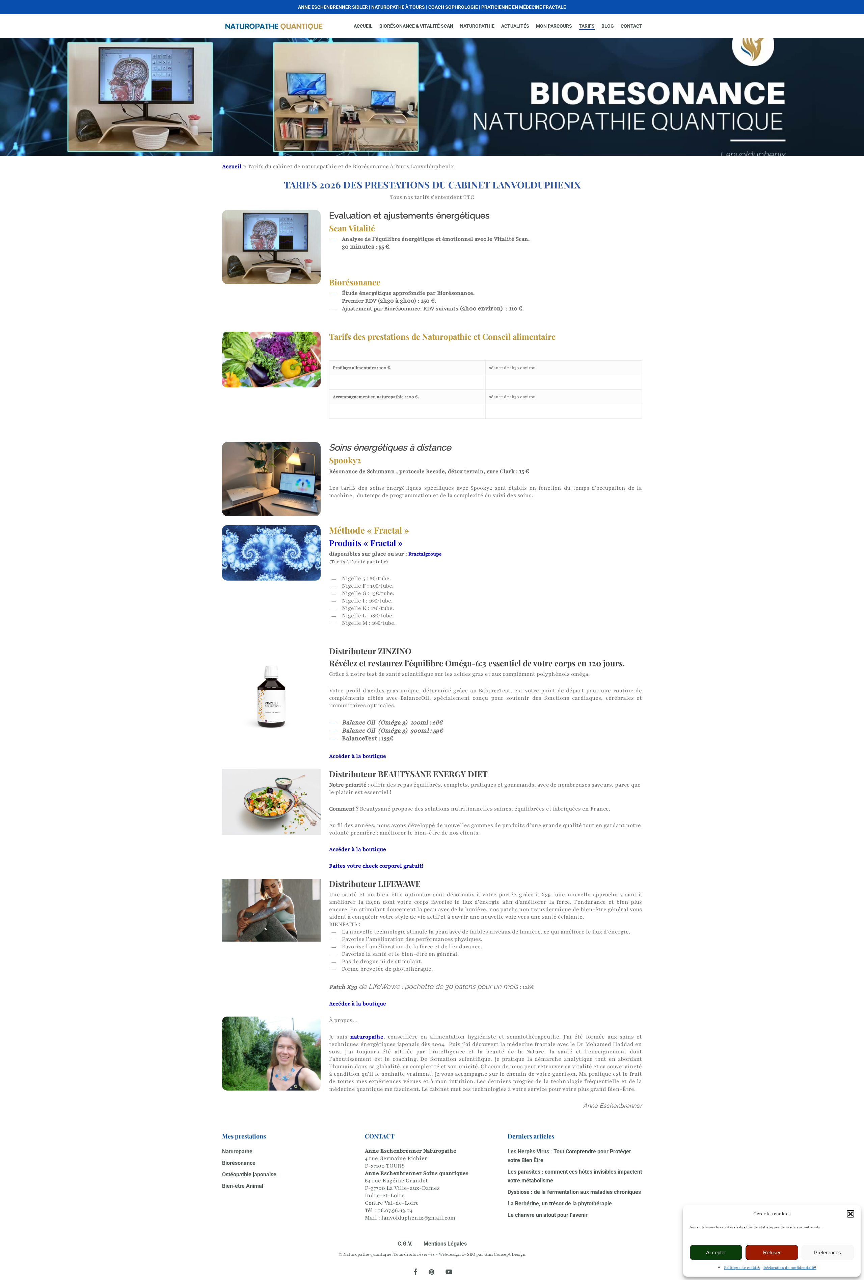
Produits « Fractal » (366, 542)
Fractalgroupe (425, 554)
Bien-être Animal (242, 1186)
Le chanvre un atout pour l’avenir (548, 1215)
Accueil (232, 166)
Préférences (827, 1252)
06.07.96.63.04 (394, 1210)
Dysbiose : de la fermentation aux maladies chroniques (574, 1192)
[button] (850, 1213)
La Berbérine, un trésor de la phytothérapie (560, 1203)
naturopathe (366, 1037)
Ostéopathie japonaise (249, 1174)
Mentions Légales (445, 1243)
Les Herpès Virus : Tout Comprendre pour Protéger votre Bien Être (569, 1155)
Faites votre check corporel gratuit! (376, 866)
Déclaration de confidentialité (789, 1267)
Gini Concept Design (504, 1254)
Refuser (772, 1252)
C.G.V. (405, 1243)
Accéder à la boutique (358, 756)
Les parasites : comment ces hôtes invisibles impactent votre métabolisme (575, 1176)
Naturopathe (237, 1151)
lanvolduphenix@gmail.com (418, 1218)
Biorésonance (238, 1163)
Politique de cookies (742, 1267)
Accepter (716, 1252)
